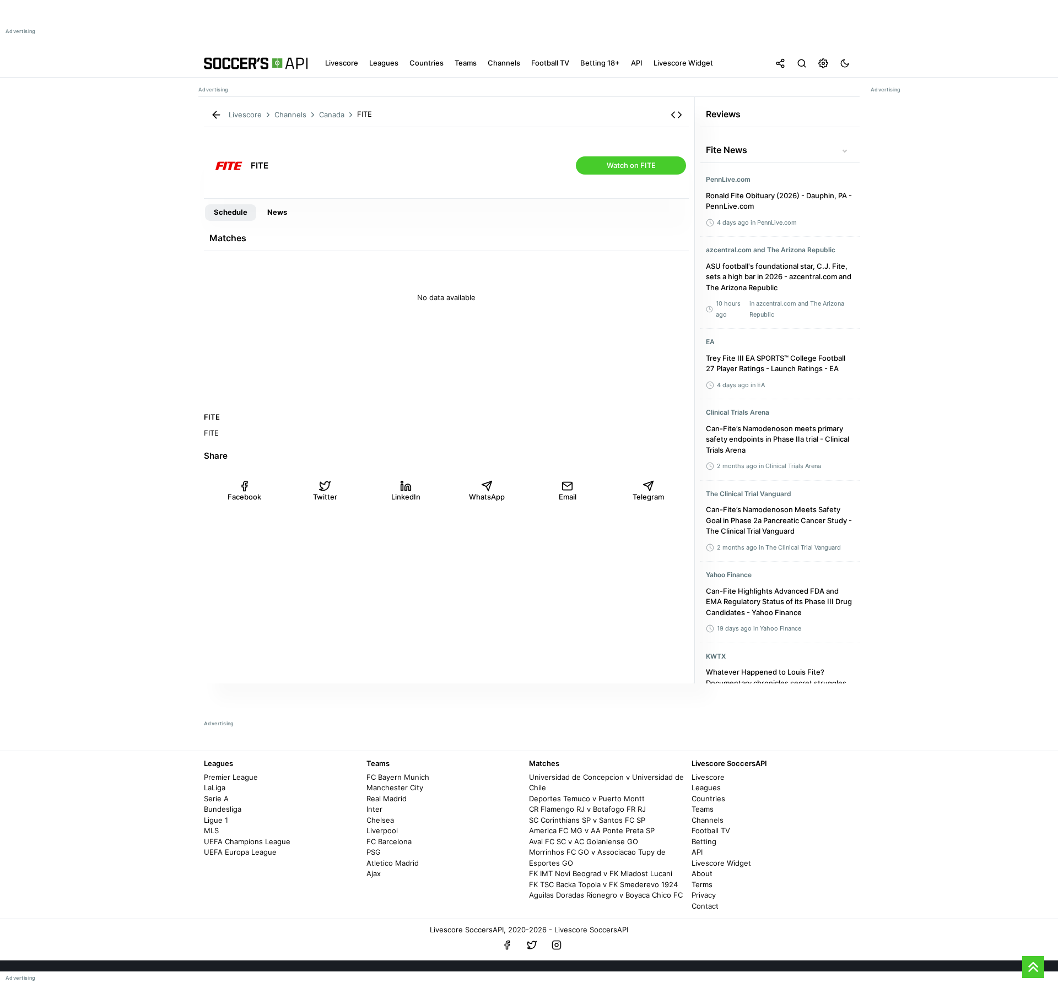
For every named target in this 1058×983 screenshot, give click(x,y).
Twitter (325, 496)
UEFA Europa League (240, 852)
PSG (373, 852)
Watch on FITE (631, 165)
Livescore (708, 777)
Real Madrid (386, 798)
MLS (211, 830)
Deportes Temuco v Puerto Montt (587, 798)
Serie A (216, 798)
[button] (676, 114)
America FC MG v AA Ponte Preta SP (592, 830)
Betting (704, 841)
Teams (703, 809)
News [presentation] (277, 212)
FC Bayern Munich (397, 777)
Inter (374, 809)
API (697, 852)
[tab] (230, 212)
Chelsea (380, 820)
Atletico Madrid (392, 863)
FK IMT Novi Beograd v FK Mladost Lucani (600, 873)
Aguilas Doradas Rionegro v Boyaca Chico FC (606, 894)
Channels (708, 820)
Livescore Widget (721, 863)
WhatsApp (487, 496)
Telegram (648, 496)
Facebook (244, 496)
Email (567, 496)
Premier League (231, 777)
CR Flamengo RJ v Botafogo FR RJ (587, 809)
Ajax (373, 873)
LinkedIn (405, 496)
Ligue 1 (216, 820)
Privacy (704, 894)
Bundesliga (222, 809)
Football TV (711, 830)
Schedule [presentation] (230, 212)
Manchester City (394, 787)
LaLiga (214, 787)
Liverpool (382, 830)
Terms (702, 884)
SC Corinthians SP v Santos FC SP (587, 820)
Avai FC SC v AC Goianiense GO (583, 841)
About (702, 873)
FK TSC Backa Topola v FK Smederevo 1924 (603, 884)
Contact (705, 905)
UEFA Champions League (247, 841)
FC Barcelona (389, 841)
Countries (708, 798)
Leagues (706, 787)
